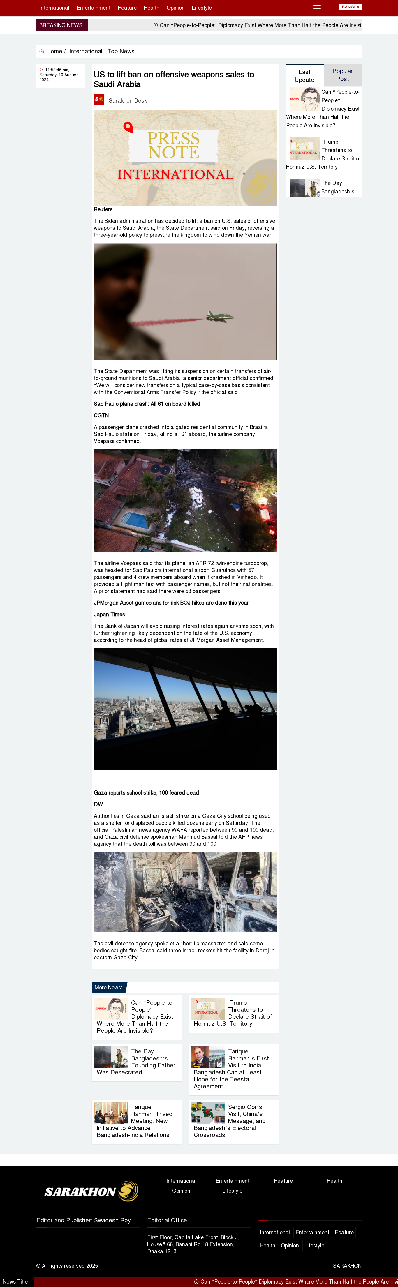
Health (151, 8)
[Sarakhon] (88, 1192)
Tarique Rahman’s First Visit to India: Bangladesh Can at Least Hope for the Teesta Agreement (231, 1069)
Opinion (176, 8)
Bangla (351, 7)
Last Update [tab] (304, 76)
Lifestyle (202, 8)
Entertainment (93, 8)
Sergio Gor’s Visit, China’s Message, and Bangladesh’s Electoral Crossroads (230, 1121)
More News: (108, 987)
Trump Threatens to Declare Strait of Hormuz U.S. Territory (233, 1013)
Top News (121, 51)
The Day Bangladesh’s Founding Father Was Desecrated (136, 1062)
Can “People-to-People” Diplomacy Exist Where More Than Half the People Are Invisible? (231, 25)
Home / (55, 51)
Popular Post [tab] (342, 75)
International (54, 8)
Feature (127, 8)
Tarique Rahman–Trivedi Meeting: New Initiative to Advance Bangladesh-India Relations (135, 1121)
